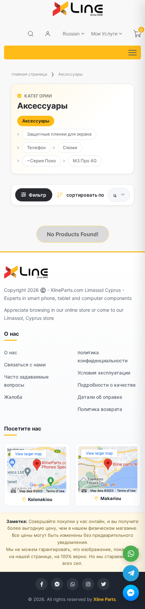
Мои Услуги (104, 33)
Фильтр (37, 195)
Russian (71, 33)
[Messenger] (131, 593)
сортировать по (85, 195)
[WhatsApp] (131, 554)
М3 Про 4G (85, 160)
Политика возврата (100, 409)
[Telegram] (131, 573)
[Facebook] (41, 584)
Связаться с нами (25, 364)
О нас (10, 352)
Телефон (36, 147)
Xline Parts (104, 599)
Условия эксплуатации (104, 373)
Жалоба (13, 397)
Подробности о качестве (107, 385)
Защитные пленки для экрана (59, 134)
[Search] (30, 33)
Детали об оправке (100, 397)
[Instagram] (88, 584)
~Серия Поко (41, 160)
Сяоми (70, 147)
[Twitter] (103, 584)
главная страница (29, 74)
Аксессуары (70, 74)
